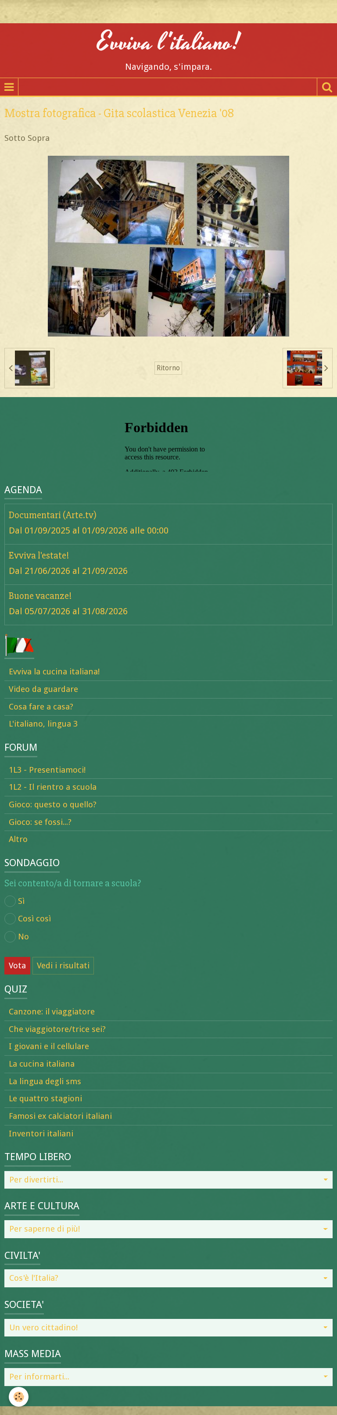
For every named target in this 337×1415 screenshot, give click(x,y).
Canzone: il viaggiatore (52, 1011)
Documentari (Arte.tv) (53, 515)
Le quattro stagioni (45, 1098)
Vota (17, 965)
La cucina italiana (42, 1063)
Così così (34, 918)
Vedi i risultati (63, 965)
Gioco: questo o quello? (53, 804)
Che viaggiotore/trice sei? (57, 1029)
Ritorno (168, 368)
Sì (21, 901)
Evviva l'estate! (39, 555)
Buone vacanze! (40, 596)
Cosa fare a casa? (41, 706)
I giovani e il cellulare (49, 1046)
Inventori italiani (41, 1133)
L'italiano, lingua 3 (43, 723)
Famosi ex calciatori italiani (60, 1116)
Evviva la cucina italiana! (54, 671)
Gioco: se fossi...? (40, 822)
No (23, 936)
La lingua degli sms (45, 1081)
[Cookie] (19, 1397)
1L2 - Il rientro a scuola (53, 787)
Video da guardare (43, 689)
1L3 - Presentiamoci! (47, 769)
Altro (18, 839)
